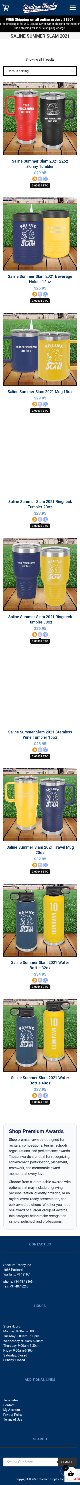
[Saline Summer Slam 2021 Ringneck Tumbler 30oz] (40, 576)
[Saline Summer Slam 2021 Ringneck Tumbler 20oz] (40, 460)
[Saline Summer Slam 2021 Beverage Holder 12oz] (40, 235)
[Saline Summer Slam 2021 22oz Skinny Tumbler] (40, 120)
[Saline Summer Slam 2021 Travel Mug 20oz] (40, 806)
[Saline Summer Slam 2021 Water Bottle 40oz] (40, 1036)
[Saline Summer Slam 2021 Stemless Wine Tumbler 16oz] (40, 691)
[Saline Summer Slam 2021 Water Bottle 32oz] (40, 921)
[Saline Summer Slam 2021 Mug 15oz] (40, 349)
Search (67, 1462)
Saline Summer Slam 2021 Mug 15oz (40, 391)
